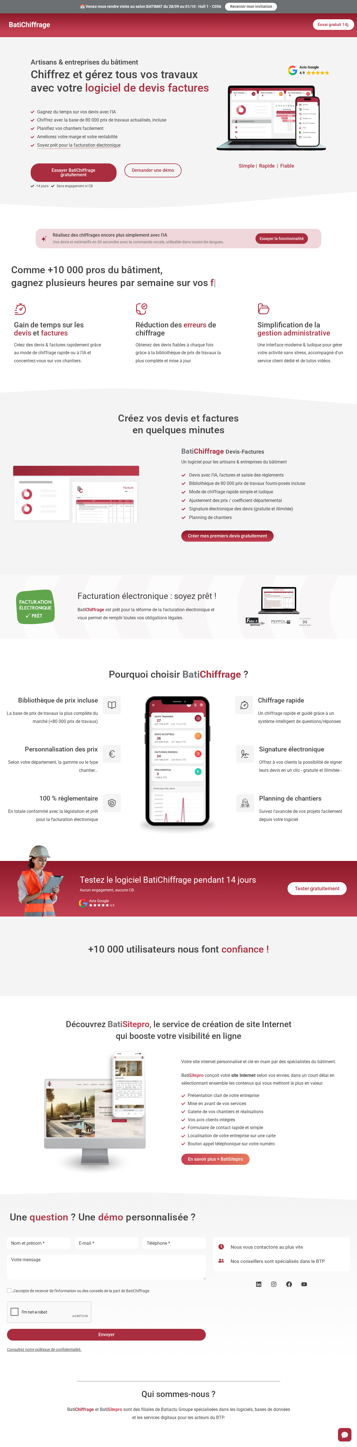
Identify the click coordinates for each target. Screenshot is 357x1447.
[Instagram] (273, 1284)
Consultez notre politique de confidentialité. (44, 1349)
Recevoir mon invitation (251, 6)
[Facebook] (289, 1284)
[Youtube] (304, 1284)
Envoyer (106, 1334)
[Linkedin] (258, 1284)
